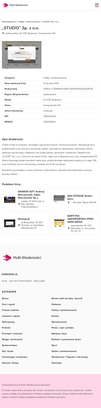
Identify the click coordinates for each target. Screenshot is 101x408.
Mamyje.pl (24, 218)
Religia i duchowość (12, 339)
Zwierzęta (57, 363)
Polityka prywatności (20, 281)
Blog (4, 281)
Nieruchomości (59, 322)
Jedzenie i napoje (11, 316)
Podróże (6, 327)
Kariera (55, 316)
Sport (54, 345)
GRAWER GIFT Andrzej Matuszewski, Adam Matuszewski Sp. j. (31, 194)
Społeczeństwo (9, 345)
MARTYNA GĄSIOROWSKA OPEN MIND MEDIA (80, 218)
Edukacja (56, 304)
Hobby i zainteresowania (55, 77)
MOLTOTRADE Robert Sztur (79, 197)
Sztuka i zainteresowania (64, 351)
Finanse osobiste (10, 310)
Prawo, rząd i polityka (63, 327)
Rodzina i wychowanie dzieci (66, 339)
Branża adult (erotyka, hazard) (67, 298)
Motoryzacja (8, 322)
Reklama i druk (59, 333)
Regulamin (39, 281)
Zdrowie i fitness (10, 363)
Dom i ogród (8, 304)
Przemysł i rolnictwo (12, 333)
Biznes (5, 298)
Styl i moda (7, 351)
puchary (88, 170)
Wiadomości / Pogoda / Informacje (70, 357)
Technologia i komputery (14, 357)
